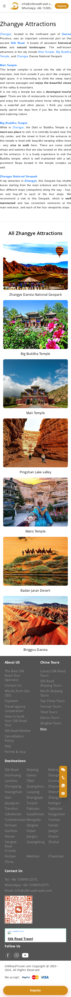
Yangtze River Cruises (11, 846)
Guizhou (11, 831)
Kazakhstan (35, 814)
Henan (53, 825)
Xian (8, 797)
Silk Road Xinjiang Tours (51, 683)
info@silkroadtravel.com (37, 4)
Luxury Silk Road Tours (52, 673)
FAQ (8, 746)
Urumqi (54, 781)
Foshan (10, 856)
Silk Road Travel (20, 939)
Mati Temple (46, 51)
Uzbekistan (13, 814)
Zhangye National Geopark (18, 176)
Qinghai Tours (51, 723)
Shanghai (55, 775)
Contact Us (13, 685)
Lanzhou (11, 781)
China (9, 862)
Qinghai (32, 825)
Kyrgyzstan (56, 814)
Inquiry (61, 6)
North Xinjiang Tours (51, 693)
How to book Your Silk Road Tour (16, 720)
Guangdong (36, 842)
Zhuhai (53, 842)
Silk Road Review (17, 730)
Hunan (10, 836)
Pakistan (33, 808)
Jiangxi (53, 831)
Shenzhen (55, 792)
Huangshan (13, 792)
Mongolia (34, 819)
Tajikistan (55, 808)
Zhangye (5, 34)
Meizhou (33, 856)
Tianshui (11, 808)
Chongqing (13, 786)
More (43, 728)
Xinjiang (33, 769)
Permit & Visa (15, 752)
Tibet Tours (48, 712)
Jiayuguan (12, 803)
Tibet (30, 781)
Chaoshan (56, 856)
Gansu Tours (50, 717)
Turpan (32, 803)
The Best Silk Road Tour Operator (14, 675)
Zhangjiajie (35, 797)
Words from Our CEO (17, 693)
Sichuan (11, 825)
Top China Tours (52, 701)
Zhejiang (54, 786)
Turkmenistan (14, 819)
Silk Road (12, 769)
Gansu (31, 775)
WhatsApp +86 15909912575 (37, 8)
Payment (11, 701)
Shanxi (53, 836)
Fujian (31, 831)
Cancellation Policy (14, 738)
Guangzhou (35, 786)
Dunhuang (13, 775)
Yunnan (54, 819)
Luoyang (33, 792)
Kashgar (54, 803)
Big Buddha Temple (13, 123)
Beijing (53, 769)
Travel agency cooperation (15, 708)
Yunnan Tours (50, 706)
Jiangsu (32, 836)
